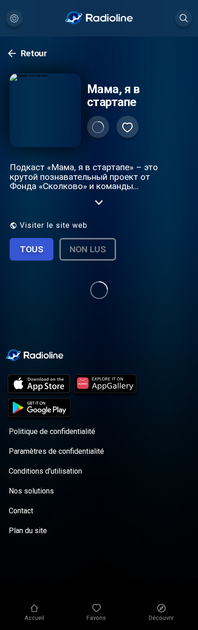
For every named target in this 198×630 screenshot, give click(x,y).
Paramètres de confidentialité (56, 451)
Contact (21, 510)
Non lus (88, 249)
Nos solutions (31, 491)
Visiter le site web (53, 225)
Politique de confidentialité (52, 431)
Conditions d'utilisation (45, 471)
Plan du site (28, 530)
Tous (31, 249)
